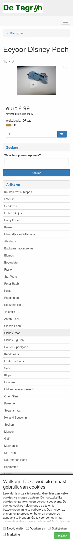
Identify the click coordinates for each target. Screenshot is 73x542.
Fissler (8, 269)
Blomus (9, 255)
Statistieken (59, 528)
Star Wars (10, 276)
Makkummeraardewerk (19, 389)
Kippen (8, 375)
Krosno (8, 227)
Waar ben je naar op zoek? (22, 155)
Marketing (13, 534)
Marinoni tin (11, 446)
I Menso (9, 199)
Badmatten (11, 467)
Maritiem (9, 431)
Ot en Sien (11, 396)
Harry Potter (12, 220)
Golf (7, 438)
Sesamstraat (12, 410)
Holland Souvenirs (16, 417)
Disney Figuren (14, 340)
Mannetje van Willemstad (20, 234)
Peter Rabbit (12, 283)
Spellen (9, 424)
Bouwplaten (11, 262)
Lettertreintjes (13, 213)
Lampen (9, 382)
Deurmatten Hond (15, 460)
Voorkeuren (37, 528)
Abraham (10, 241)
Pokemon (10, 403)
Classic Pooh (12, 326)
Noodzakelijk (15, 528)
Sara (7, 368)
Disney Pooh (12, 333)
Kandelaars (11, 354)
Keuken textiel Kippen (18, 192)
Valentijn (9, 312)
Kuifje (7, 291)
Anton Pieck (11, 319)
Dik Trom (10, 453)
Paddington (11, 298)
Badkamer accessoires (18, 248)
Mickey (8, 474)
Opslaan (62, 536)
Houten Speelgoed (16, 347)
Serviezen (10, 206)
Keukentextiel (12, 305)
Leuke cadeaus (14, 361)
